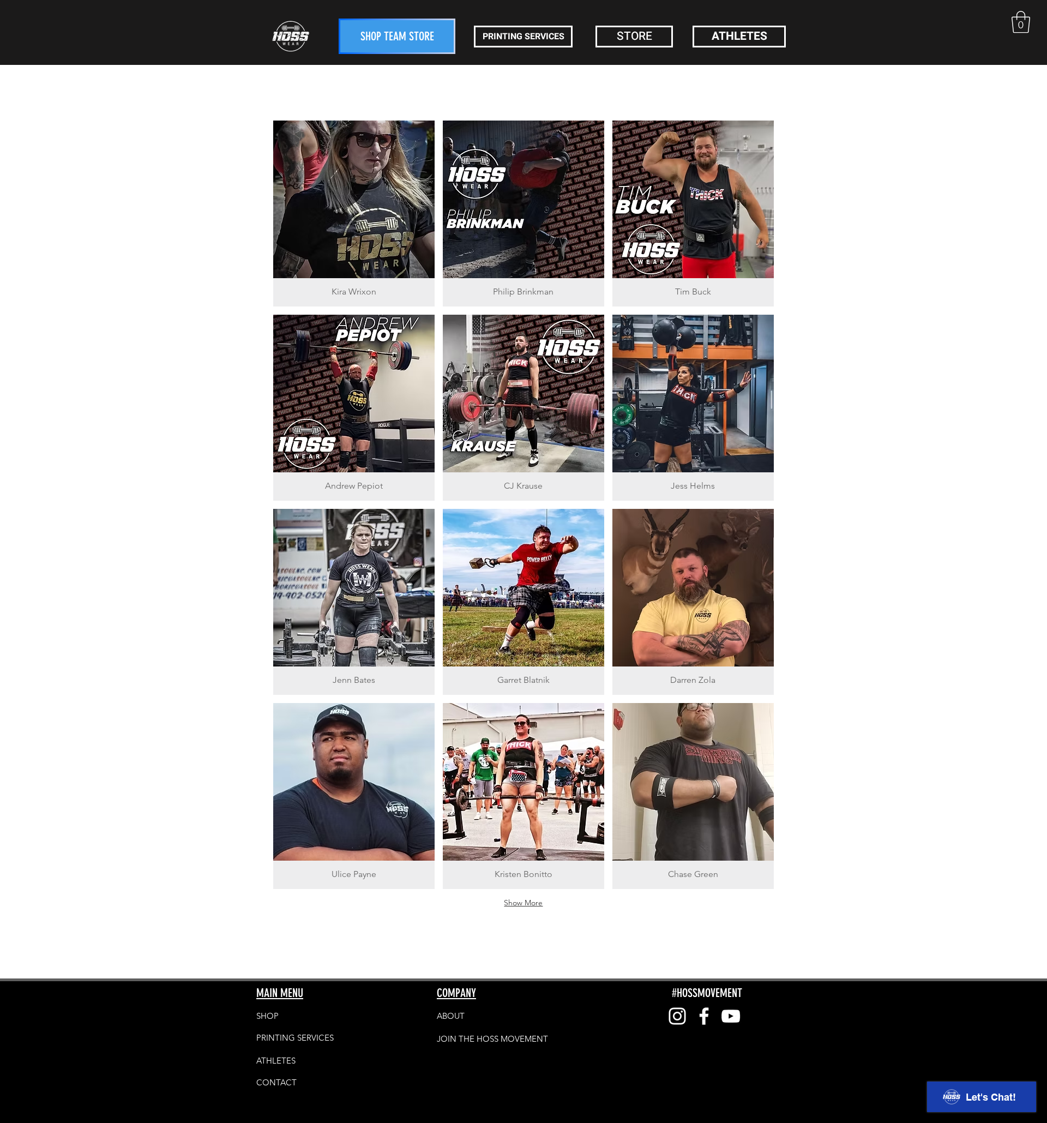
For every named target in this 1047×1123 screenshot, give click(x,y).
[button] (1021, 22)
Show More (523, 903)
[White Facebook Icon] (704, 1016)
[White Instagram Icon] (677, 1016)
